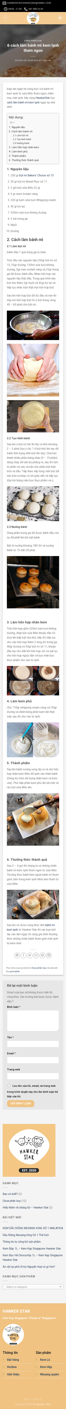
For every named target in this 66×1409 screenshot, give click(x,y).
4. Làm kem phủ (18, 151)
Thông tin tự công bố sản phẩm (22, 1241)
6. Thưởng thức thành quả (24, 160)
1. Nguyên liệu (17, 127)
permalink (15, 971)
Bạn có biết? (10, 1194)
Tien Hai (46, 60)
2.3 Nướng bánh (21, 143)
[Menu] (6, 18)
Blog (27, 1399)
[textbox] (32, 1286)
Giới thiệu (13, 1374)
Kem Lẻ (45, 1359)
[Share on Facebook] (23, 955)
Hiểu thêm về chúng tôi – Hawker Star (25, 1207)
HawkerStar (43, 98)
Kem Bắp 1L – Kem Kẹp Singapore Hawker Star (32, 1248)
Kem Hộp (46, 1367)
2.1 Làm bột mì (20, 135)
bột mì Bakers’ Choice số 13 (36, 175)
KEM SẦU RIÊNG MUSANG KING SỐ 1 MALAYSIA (33, 1228)
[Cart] (60, 18)
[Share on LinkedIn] (49, 955)
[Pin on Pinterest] (42, 955)
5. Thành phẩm (17, 156)
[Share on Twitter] (30, 955)
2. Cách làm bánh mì (20, 131)
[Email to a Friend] (36, 955)
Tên (10, 1037)
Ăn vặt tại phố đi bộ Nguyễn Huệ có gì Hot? (29, 1266)
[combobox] (33, 1286)
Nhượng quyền (49, 1374)
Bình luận (13, 1007)
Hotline (12, 1367)
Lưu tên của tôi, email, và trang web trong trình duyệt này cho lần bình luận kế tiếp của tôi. (32, 1091)
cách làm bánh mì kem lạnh (23, 102)
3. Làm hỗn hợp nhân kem (24, 147)
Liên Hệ (37, 1399)
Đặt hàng (13, 1359)
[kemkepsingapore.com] (33, 18)
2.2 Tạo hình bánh (22, 139)
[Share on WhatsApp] (17, 955)
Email (11, 1053)
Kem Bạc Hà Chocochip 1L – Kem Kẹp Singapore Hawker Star (33, 1258)
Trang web (13, 1069)
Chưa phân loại (33, 41)
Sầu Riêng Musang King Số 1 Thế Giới (26, 1235)
